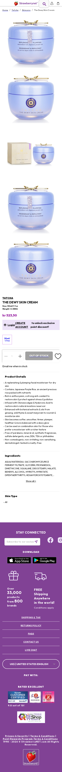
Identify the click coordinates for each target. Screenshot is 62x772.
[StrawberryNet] (25, 3)
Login (11, 325)
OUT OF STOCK (39, 355)
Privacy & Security (16, 736)
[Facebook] (50, 541)
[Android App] (44, 562)
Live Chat (31, 650)
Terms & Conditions (42, 736)
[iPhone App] (19, 562)
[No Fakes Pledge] (48, 700)
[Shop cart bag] (58, 3)
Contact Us (31, 642)
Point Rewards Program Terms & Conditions (30, 738)
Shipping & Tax (31, 617)
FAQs (31, 633)
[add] (20, 356)
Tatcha (7, 298)
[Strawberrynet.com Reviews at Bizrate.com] (18, 702)
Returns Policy (31, 625)
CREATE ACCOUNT (21, 324)
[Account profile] (51, 3)
